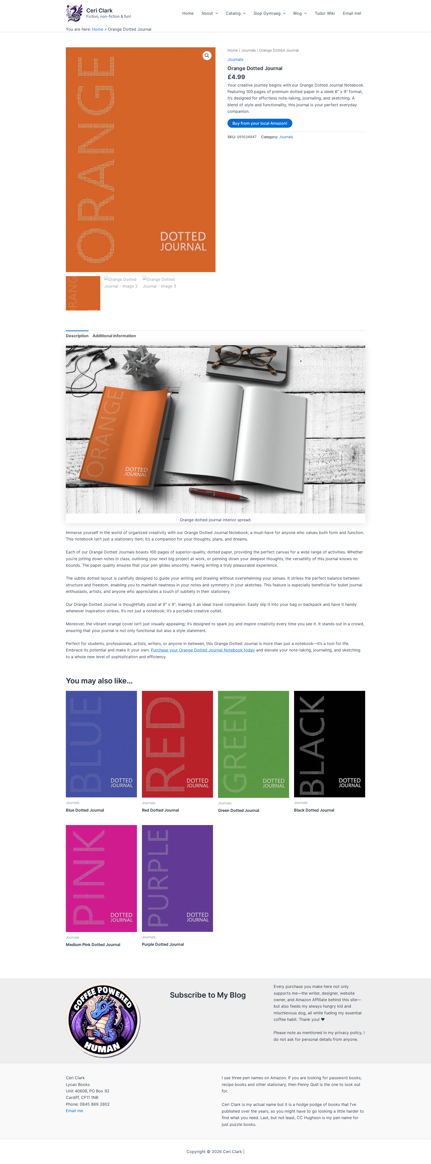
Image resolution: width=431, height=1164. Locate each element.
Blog (297, 13)
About (207, 13)
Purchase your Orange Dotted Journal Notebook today (203, 649)
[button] (207, 55)
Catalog (233, 13)
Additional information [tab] (114, 335)
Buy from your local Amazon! (259, 123)
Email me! (352, 13)
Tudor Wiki (325, 13)
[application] (215, 13)
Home (188, 13)
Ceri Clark (99, 10)
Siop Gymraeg (267, 13)
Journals (248, 50)
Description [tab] (77, 335)
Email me (74, 1110)
